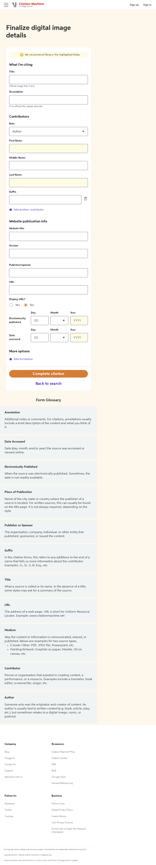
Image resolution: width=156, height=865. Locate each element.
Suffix (12, 192)
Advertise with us (13, 777)
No (32, 305)
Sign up (134, 5)
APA (54, 764)
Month (54, 312)
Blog (7, 752)
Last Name (15, 175)
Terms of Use (58, 804)
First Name (15, 140)
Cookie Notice (59, 816)
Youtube (9, 816)
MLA (54, 771)
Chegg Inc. (10, 758)
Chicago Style (59, 777)
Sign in (147, 5)
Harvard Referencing (62, 783)
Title (12, 71)
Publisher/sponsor (20, 265)
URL (11, 282)
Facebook (9, 804)
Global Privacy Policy (62, 810)
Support (9, 771)
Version (13, 245)
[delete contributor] (85, 198)
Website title (16, 228)
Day (33, 312)
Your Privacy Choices (62, 823)
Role (12, 123)
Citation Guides (59, 758)
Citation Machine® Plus (63, 752)
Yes (17, 305)
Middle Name (17, 157)
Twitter (8, 810)
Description (16, 92)
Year (73, 312)
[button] (48, 131)
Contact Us (10, 764)
